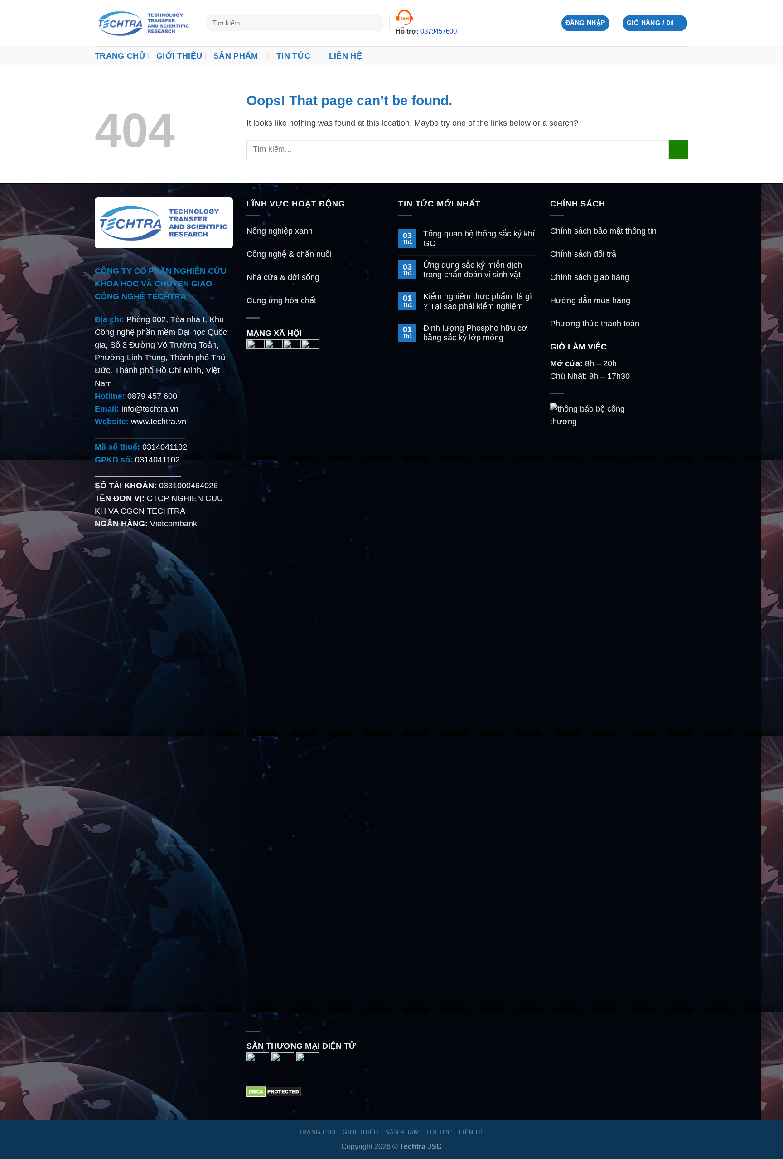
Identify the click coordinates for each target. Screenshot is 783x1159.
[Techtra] (144, 23)
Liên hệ (345, 55)
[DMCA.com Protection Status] (273, 1090)
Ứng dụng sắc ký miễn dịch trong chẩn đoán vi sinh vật (472, 269)
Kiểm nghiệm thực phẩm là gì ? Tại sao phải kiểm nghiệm (477, 301)
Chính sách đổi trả (583, 254)
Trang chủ (120, 55)
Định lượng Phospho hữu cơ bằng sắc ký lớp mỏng (475, 333)
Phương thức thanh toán (594, 323)
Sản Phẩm (235, 55)
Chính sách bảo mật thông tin (603, 231)
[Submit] (373, 23)
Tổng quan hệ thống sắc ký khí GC (479, 238)
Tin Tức (293, 55)
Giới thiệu (179, 55)
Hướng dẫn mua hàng (590, 300)
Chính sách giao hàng (589, 277)
